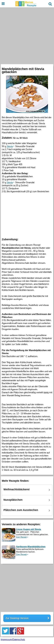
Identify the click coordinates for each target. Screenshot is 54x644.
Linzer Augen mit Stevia (28, 529)
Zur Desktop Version (17, 618)
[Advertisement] (27, 35)
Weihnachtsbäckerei (16, 489)
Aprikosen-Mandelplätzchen (30, 546)
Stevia (10, 146)
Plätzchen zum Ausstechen (20, 510)
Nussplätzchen (12, 499)
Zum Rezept (21, 537)
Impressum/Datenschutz (13, 639)
